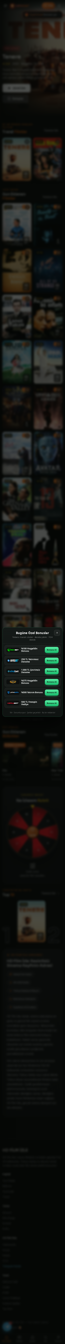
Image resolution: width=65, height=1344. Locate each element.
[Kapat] (57, 633)
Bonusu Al (52, 649)
